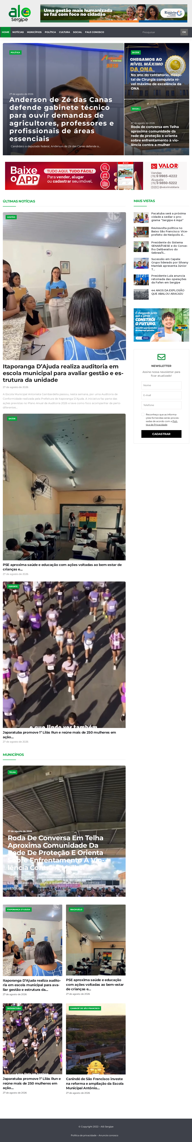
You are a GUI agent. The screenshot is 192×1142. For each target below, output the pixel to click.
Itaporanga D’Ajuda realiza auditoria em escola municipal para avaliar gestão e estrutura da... (32, 985)
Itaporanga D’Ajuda (18, 909)
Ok (184, 32)
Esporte (13, 586)
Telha (12, 772)
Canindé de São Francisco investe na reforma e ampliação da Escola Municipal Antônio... (94, 1083)
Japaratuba (14, 1008)
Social (136, 109)
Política (15, 52)
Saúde (136, 52)
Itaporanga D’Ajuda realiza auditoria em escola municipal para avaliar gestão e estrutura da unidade (63, 373)
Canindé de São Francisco (85, 1008)
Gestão (11, 217)
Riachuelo (76, 909)
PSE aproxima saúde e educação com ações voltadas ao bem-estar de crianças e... (95, 984)
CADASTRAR (161, 434)
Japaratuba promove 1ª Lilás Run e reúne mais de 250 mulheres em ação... (32, 1083)
